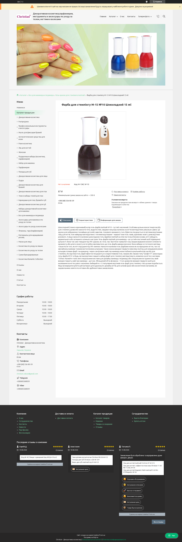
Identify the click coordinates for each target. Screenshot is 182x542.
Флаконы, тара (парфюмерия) (31, 231)
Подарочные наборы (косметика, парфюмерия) (32, 158)
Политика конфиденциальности (114, 539)
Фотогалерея (24, 433)
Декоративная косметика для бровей (31, 186)
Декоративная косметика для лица (33, 176)
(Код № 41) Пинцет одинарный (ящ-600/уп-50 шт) (39, 457)
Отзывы (20, 265)
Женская (22, 152)
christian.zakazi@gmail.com (27, 374)
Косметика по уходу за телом (31, 250)
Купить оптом (139, 421)
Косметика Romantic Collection (31, 259)
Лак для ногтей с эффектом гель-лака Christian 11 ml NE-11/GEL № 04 (142, 466)
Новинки (21, 107)
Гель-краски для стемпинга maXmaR (70, 95)
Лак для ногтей (25, 148)
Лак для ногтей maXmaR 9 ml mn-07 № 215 (139, 463)
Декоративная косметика (29, 117)
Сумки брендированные (28, 255)
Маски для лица (25, 242)
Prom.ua (102, 535)
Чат (173, 536)
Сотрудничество (26, 421)
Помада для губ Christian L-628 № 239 (85, 460)
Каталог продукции (25, 113)
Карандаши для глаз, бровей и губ (32, 200)
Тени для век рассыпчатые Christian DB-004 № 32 (90, 457)
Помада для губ (25, 172)
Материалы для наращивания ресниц (31, 236)
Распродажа (24, 122)
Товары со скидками (104, 424)
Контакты (131, 16)
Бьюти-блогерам (141, 418)
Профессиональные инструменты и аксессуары (32, 127)
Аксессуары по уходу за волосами (32, 226)
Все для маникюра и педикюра (41, 95)
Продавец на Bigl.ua (91, 537)
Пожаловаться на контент (92, 539)
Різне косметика (25, 144)
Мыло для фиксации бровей (30, 133)
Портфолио (23, 430)
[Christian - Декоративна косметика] (24, 16)
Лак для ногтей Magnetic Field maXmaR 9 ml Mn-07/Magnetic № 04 (140, 471)
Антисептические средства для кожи (32, 138)
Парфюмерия (24, 167)
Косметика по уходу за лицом (31, 246)
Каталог (112, 16)
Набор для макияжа (27, 163)
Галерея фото (144, 16)
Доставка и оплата (65, 418)
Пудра (21, 180)
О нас (122, 16)
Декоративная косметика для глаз (33, 192)
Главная (103, 16)
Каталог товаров (102, 418)
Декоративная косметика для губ (32, 204)
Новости (20, 275)
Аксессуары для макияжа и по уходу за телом (31, 221)
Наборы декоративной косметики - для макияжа (33, 210)
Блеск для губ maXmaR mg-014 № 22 (85, 462)
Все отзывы (158, 522)
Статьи (20, 280)
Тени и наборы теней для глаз (31, 196)
